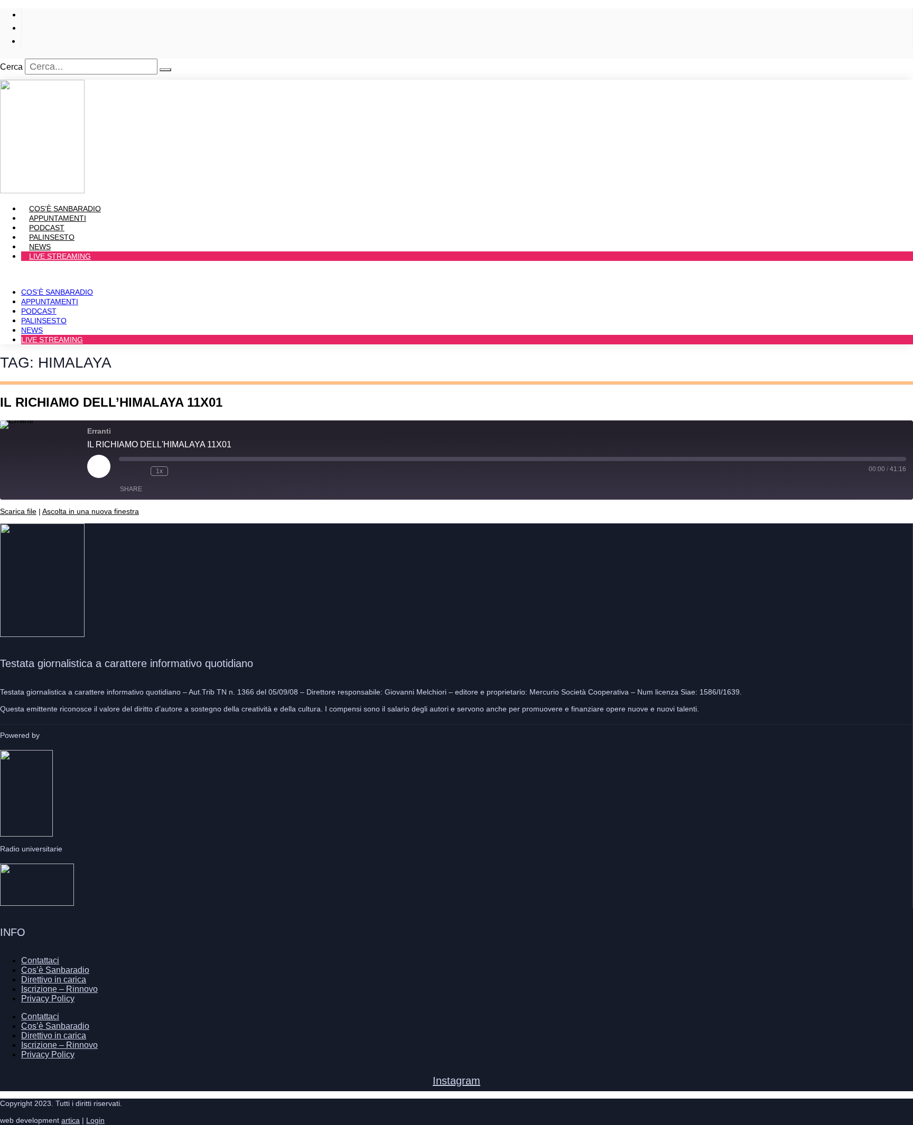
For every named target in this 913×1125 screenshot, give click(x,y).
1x (159, 471)
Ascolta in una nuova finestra (90, 511)
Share (131, 489)
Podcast (39, 311)
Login (95, 1120)
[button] (456, 274)
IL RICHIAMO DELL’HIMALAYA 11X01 (111, 402)
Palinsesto (44, 320)
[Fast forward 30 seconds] (178, 471)
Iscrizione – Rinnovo (59, 989)
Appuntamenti (49, 301)
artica (70, 1120)
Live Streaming (60, 256)
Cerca (11, 66)
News (32, 330)
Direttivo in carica (53, 979)
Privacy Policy (47, 998)
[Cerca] (165, 69)
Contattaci (40, 960)
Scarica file (18, 511)
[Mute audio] (124, 471)
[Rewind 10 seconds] (140, 471)
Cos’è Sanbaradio (57, 292)
